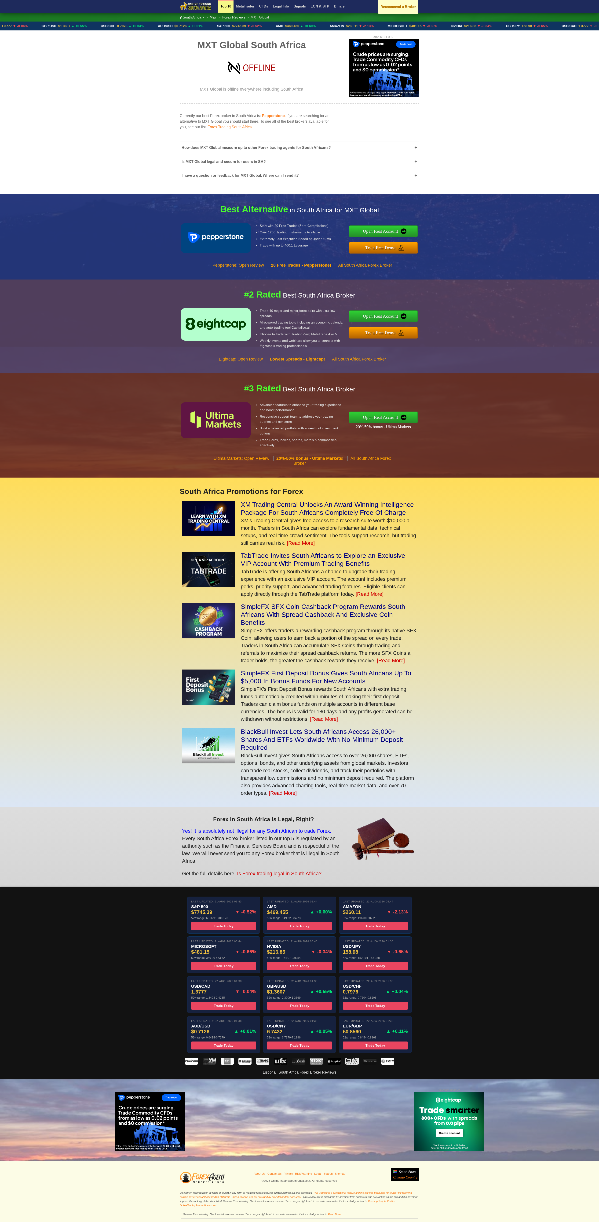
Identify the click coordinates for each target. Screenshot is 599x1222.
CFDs (263, 6)
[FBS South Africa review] (227, 1063)
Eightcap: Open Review (241, 359)
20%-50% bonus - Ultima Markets (383, 427)
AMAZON (287, 26)
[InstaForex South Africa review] (245, 1063)
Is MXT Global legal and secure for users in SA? (299, 161)
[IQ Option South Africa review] (334, 1063)
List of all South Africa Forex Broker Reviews (299, 1072)
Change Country (405, 1177)
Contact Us (274, 1173)
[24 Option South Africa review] (369, 1063)
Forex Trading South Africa (230, 127)
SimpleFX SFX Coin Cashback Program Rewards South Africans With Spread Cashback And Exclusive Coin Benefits (323, 614)
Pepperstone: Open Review (238, 265)
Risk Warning (303, 1173)
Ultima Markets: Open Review (241, 458)
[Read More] (301, 543)
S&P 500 (173, 26)
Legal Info (281, 6)
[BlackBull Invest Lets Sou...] (208, 762)
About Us (259, 1173)
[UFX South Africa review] (280, 1063)
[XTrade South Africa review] (262, 1063)
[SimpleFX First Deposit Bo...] (208, 703)
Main (213, 17)
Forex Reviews (233, 17)
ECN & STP (319, 6)
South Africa (192, 17)
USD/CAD (519, 26)
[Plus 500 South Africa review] (191, 1063)
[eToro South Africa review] (316, 1063)
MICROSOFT (348, 26)
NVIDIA (406, 26)
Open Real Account (380, 231)
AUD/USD (115, 26)
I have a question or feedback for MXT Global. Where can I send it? (299, 175)
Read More (334, 1214)
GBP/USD (575, 26)
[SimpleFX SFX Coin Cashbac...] (208, 637)
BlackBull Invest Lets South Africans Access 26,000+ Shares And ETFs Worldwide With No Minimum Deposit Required (322, 739)
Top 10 (225, 6)
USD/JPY (463, 26)
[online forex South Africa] (196, 9)
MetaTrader (245, 6)
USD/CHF (58, 26)
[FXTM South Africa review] (387, 1063)
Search (328, 1173)
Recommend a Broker (398, 7)
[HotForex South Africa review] (298, 1063)
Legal (317, 1173)
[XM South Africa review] (209, 1063)
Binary (339, 6)
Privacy (288, 1173)
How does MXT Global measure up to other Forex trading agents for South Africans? (299, 148)
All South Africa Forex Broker (365, 265)
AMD (229, 26)
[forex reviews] (202, 1182)
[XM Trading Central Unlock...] (208, 534)
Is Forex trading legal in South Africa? (279, 873)
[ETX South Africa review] (351, 1063)
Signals (300, 6)
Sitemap (340, 1173)
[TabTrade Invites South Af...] (208, 586)
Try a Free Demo (380, 247)
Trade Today (224, 926)
